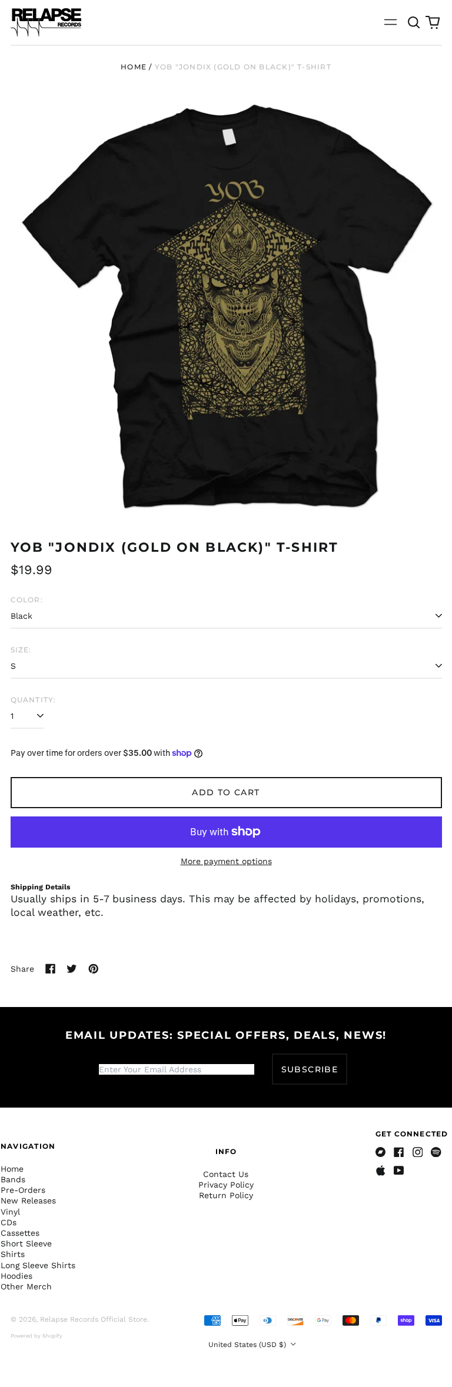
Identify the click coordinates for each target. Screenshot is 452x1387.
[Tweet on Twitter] (72, 968)
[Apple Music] (380, 1170)
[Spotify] (436, 1152)
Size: (21, 649)
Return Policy (226, 1195)
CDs (8, 1222)
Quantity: (33, 699)
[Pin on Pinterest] (93, 968)
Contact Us (225, 1174)
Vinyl (10, 1211)
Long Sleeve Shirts (38, 1265)
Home (134, 66)
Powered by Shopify (36, 1336)
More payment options (226, 861)
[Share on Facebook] (50, 968)
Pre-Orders (23, 1190)
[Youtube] (399, 1170)
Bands (13, 1179)
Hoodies (16, 1276)
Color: (27, 599)
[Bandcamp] (380, 1152)
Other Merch (26, 1286)
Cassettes (20, 1233)
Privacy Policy (226, 1184)
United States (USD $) (248, 1345)
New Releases (28, 1200)
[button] (414, 22)
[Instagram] (418, 1152)
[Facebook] (399, 1152)
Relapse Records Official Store (93, 1319)
